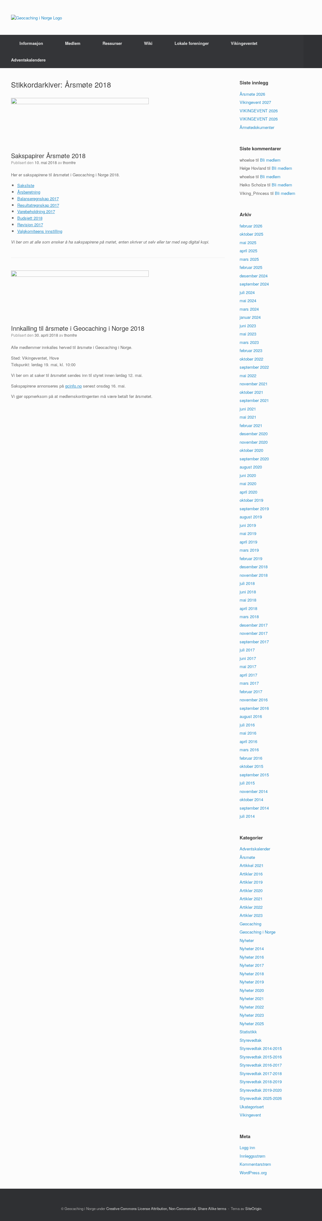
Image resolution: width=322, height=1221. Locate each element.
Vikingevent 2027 (255, 102)
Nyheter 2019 (252, 982)
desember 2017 (254, 625)
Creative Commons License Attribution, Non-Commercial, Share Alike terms (166, 1208)
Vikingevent (250, 1115)
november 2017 (254, 633)
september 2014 (254, 808)
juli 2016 (247, 725)
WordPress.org (253, 1172)
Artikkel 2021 (252, 865)
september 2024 (254, 284)
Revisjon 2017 (30, 225)
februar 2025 (251, 267)
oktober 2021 (251, 392)
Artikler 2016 (251, 874)
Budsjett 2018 (29, 218)
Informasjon (31, 43)
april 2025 (248, 251)
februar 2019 (251, 558)
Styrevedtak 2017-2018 (261, 1073)
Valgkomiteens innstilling (39, 231)
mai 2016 (248, 733)
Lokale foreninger (192, 43)
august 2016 (251, 716)
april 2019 (248, 542)
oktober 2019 (251, 500)
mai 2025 (248, 242)
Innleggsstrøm (252, 1156)
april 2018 (248, 608)
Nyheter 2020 (252, 990)
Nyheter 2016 (252, 957)
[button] (312, 51)
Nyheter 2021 (252, 998)
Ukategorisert (252, 1107)
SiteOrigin (253, 1208)
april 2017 (248, 675)
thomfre (69, 162)
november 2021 (254, 384)
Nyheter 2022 (252, 1007)
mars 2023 (249, 342)
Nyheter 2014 (252, 948)
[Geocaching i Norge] (36, 17)
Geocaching (250, 924)
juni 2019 (248, 525)
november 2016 (254, 700)
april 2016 (248, 741)
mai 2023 (248, 334)
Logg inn (247, 1147)
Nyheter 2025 (252, 1023)
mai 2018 (248, 600)
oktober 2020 (251, 450)
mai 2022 (248, 375)
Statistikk (248, 1032)
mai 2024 (248, 300)
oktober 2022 (251, 359)
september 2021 (254, 400)
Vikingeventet (244, 43)
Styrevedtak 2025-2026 (261, 1098)
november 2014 (254, 791)
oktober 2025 (251, 234)
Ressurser (112, 43)
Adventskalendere (28, 60)
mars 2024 (249, 309)
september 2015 (254, 775)
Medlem (72, 43)
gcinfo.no (73, 386)
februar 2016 (251, 758)
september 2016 (254, 708)
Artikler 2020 (251, 890)
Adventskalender (255, 849)
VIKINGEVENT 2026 (259, 111)
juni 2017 (248, 658)
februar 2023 (251, 350)
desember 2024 (254, 276)
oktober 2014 (251, 799)
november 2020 (254, 442)
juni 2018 (248, 592)
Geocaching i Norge (257, 932)
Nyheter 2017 (252, 965)
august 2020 (251, 467)
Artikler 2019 (251, 882)
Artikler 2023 (251, 915)
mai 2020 (248, 483)
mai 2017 (248, 666)
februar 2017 (251, 691)
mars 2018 (249, 616)
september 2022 (254, 367)
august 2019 (251, 517)
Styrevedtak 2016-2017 (261, 1065)
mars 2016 (249, 749)
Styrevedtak (251, 1040)
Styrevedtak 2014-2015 (261, 1048)
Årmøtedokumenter (257, 127)
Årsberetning (28, 192)
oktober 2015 (251, 766)
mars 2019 (249, 550)
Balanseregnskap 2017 (38, 198)
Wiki (148, 43)
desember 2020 (254, 433)
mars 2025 (249, 259)
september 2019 (254, 508)
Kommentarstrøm (255, 1164)
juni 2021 (248, 409)
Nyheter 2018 (252, 974)
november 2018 (254, 575)
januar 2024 (250, 317)
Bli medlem (270, 160)
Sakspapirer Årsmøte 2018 (48, 155)
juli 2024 (247, 292)
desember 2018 (254, 567)
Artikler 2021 (251, 899)
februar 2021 (251, 425)
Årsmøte (247, 857)
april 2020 (248, 492)
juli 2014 (247, 816)
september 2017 (254, 642)
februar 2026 (251, 226)
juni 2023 (248, 326)
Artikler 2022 (251, 907)
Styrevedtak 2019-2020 (261, 1090)
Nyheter (247, 940)
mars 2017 (249, 683)
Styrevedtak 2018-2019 (261, 1081)
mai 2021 (248, 417)
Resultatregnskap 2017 (38, 205)
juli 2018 (247, 583)
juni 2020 (248, 475)
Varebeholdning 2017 (36, 211)
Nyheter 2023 (252, 1015)
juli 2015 (247, 783)
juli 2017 (247, 650)
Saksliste (25, 185)
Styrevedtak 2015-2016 (261, 1057)
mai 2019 (248, 533)
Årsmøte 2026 (252, 94)
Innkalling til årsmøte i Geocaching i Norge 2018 (77, 328)
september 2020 (254, 459)
